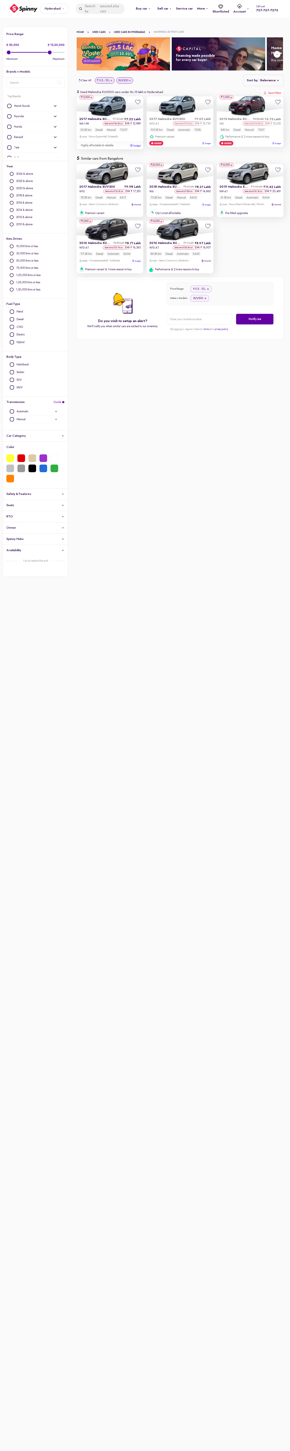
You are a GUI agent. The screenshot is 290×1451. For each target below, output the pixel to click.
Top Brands (14, 96)
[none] (33, 106)
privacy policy (221, 329)
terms (207, 329)
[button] (54, 9)
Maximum (59, 59)
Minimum (12, 59)
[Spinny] (24, 9)
